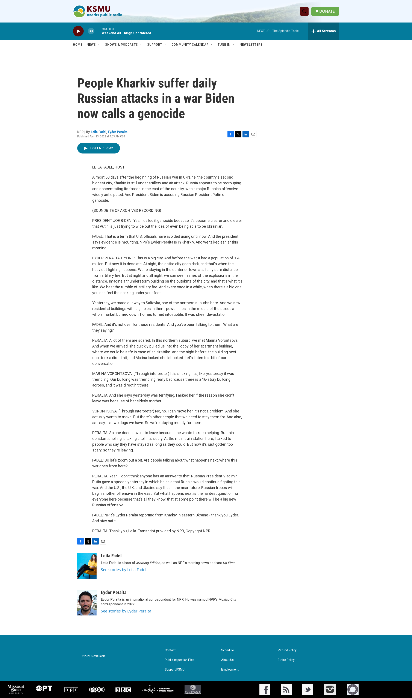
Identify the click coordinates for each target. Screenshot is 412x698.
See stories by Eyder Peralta (126, 611)
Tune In (224, 44)
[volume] (91, 31)
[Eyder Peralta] (87, 602)
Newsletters (251, 44)
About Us (227, 660)
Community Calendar (190, 44)
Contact (170, 650)
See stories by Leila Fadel (123, 569)
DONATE (327, 11)
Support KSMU (175, 669)
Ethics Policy (286, 660)
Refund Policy (287, 650)
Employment (230, 669)
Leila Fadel (98, 132)
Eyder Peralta (117, 132)
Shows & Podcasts (121, 44)
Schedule (227, 650)
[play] (78, 31)
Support (154, 44)
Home (77, 44)
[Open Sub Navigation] (99, 44)
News (91, 44)
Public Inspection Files (179, 660)
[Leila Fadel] (87, 566)
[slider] (98, 31)
